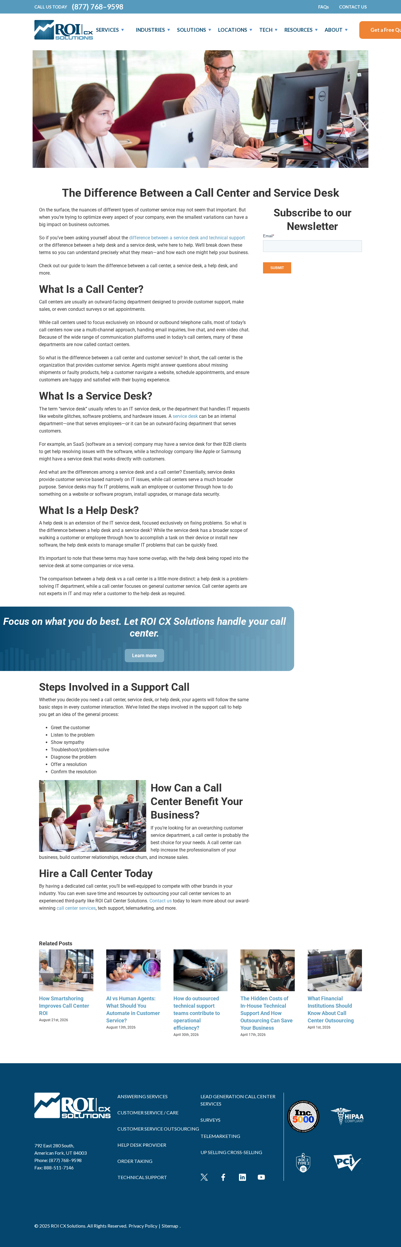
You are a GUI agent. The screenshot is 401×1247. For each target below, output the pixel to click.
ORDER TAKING (134, 1161)
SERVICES (107, 30)
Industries (150, 30)
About (334, 30)
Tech (265, 30)
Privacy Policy (143, 1225)
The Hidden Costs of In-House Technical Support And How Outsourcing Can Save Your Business (266, 1013)
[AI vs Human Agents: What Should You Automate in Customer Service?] (133, 952)
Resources (298, 30)
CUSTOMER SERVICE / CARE (147, 1112)
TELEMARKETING (220, 1136)
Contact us (160, 901)
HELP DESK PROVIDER (141, 1145)
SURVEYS (210, 1120)
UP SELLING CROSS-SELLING (231, 1152)
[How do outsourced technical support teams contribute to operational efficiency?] (200, 952)
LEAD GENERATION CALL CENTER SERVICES (238, 1100)
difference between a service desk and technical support (187, 238)
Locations (232, 30)
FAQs (323, 6)
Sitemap (170, 1225)
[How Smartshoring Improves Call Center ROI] (66, 952)
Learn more (144, 655)
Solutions (191, 30)
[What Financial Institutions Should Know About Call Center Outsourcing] (335, 952)
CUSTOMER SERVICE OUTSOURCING (158, 1128)
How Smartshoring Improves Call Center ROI (64, 1005)
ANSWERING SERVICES (142, 1096)
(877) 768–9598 (97, 6)
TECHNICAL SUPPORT (142, 1177)
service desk (185, 416)
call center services (76, 908)
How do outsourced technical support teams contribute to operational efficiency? (196, 1013)
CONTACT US (353, 6)
